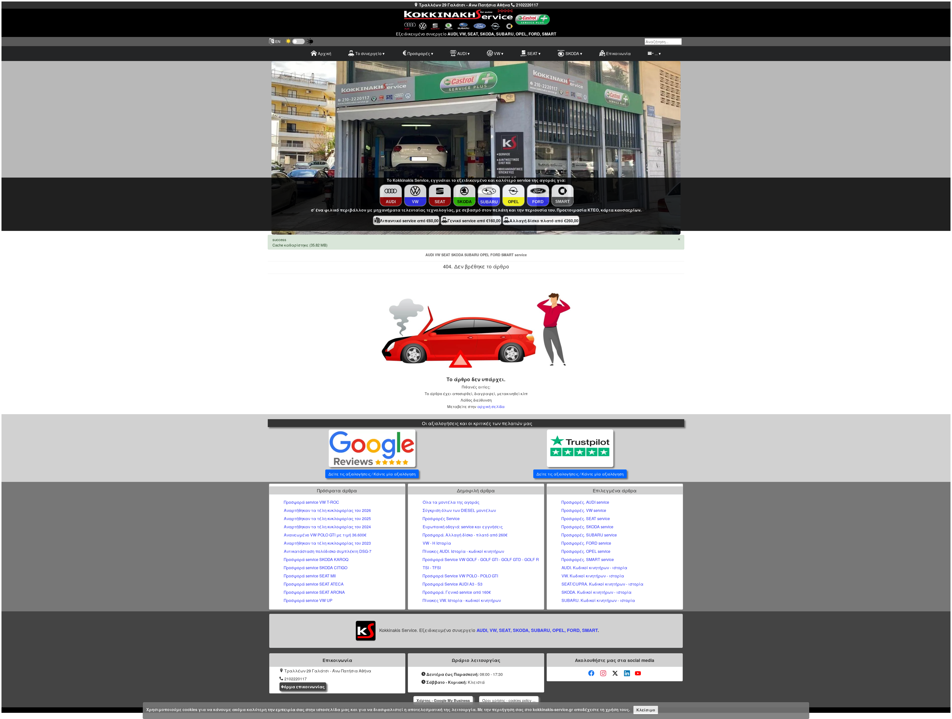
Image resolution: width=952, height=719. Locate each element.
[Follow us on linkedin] (627, 673)
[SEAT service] (440, 191)
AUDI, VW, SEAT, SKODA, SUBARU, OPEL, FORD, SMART (537, 630)
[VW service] (415, 191)
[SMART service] (563, 191)
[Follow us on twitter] (615, 673)
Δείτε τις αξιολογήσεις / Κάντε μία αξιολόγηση (372, 473)
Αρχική (324, 53)
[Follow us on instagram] (603, 673)
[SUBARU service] (489, 191)
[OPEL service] (513, 191)
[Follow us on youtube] (638, 673)
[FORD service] (538, 191)
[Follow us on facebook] (591, 673)
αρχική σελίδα (491, 406)
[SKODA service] (464, 191)
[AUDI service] (391, 191)
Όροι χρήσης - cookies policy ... (509, 700)
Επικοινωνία (618, 53)
